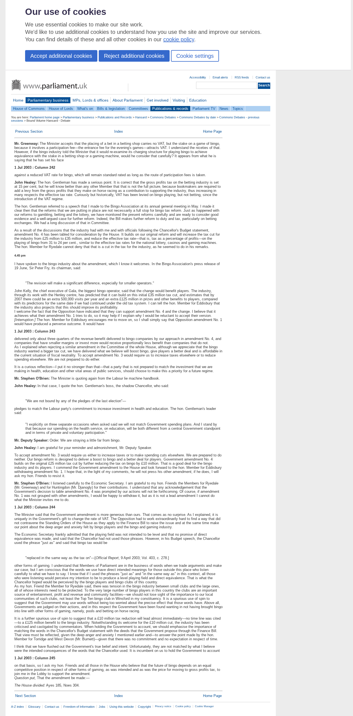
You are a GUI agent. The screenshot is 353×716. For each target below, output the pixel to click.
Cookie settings (195, 56)
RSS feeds (242, 77)
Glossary (34, 706)
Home (18, 100)
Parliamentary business (48, 100)
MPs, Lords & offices (90, 100)
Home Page (212, 131)
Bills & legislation (111, 109)
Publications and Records (115, 117)
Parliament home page (45, 117)
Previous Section (28, 131)
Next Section (25, 696)
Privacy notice (163, 706)
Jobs (102, 706)
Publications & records (170, 109)
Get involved (158, 100)
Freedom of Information (79, 706)
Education (198, 100)
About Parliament (128, 100)
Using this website (121, 706)
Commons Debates (163, 117)
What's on (85, 109)
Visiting (179, 100)
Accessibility (197, 77)
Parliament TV (203, 109)
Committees (138, 109)
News (224, 109)
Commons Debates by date (197, 117)
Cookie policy (183, 706)
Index (118, 131)
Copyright (144, 706)
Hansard (141, 117)
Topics (237, 109)
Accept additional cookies (61, 56)
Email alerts (220, 77)
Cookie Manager (204, 706)
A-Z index (17, 706)
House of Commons (29, 109)
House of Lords (61, 109)
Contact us (263, 77)
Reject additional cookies (134, 56)
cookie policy (178, 39)
